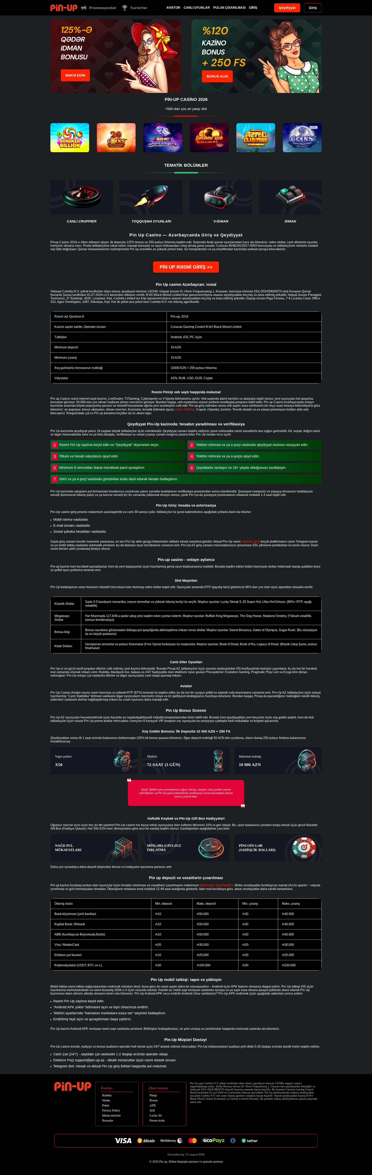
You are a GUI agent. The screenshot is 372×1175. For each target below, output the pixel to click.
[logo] (64, 7)
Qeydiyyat (287, 8)
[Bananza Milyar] (69, 137)
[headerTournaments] (135, 8)
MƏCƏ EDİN (75, 75)
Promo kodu (157, 1120)
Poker (105, 1105)
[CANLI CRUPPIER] (81, 201)
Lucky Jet (156, 1115)
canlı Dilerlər (185, 409)
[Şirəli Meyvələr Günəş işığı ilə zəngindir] (209, 137)
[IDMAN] (290, 201)
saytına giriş (250, 541)
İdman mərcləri (111, 1115)
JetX (152, 1110)
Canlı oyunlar (197, 7)
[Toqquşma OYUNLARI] (151, 201)
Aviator (173, 7)
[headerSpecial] (98, 8)
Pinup (153, 1095)
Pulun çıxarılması (229, 7)
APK (153, 1105)
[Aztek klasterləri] (255, 137)
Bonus (154, 1100)
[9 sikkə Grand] (302, 137)
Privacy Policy (111, 1110)
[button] (365, 1153)
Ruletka (107, 1095)
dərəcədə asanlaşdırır (216, 885)
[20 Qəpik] (116, 137)
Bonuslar (107, 1120)
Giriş (253, 7)
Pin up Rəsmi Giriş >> (186, 267)
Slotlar (106, 1100)
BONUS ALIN (217, 76)
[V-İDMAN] (220, 201)
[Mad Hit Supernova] (162, 137)
